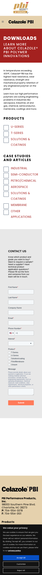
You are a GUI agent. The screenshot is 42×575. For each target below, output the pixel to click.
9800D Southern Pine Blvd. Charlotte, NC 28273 (18, 506)
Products (8, 522)
